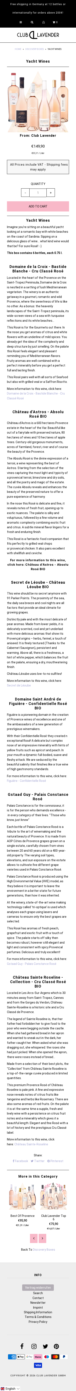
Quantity (38, 184)
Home (18, 49)
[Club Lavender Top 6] (53, 1208)
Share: (38, 1155)
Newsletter (38, 1302)
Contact (38, 1298)
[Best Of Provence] (22, 1208)
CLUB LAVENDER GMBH (51, 1375)
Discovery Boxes (34, 49)
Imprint (38, 1307)
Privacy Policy (38, 1321)
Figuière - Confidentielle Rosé (26, 780)
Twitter (39, 1161)
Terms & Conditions (38, 1317)
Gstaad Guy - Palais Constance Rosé (31, 963)
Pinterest (56, 1161)
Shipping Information (38, 1312)
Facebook (21, 1161)
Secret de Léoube (19, 685)
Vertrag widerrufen (38, 1287)
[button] (10, 1388)
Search (38, 1293)
